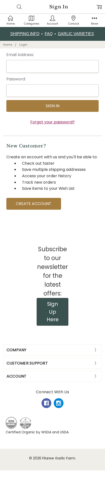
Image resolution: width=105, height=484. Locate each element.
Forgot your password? (52, 122)
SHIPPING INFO (24, 34)
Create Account (33, 203)
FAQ (48, 34)
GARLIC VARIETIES (76, 34)
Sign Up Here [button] (53, 311)
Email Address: (20, 55)
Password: (16, 79)
